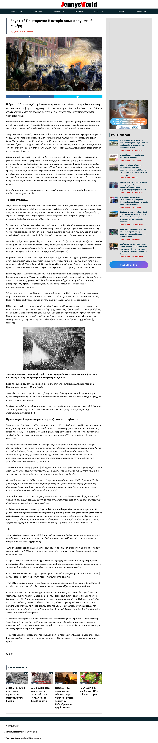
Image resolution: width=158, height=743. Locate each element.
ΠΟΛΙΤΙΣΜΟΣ (136, 160)
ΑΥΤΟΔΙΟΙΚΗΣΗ (137, 150)
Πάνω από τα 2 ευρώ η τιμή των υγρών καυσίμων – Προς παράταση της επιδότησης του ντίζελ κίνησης (133, 233)
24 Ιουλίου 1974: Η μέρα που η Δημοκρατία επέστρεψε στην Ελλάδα (15, 694)
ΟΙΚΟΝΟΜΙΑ (136, 239)
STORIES (30, 32)
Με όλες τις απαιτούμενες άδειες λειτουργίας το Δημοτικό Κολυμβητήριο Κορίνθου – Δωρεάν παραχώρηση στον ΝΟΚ (133, 186)
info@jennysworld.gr (27, 731)
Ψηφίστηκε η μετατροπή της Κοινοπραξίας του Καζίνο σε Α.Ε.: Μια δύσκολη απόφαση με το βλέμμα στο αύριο (134, 144)
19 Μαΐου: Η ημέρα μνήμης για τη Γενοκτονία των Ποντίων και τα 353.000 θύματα (40, 694)
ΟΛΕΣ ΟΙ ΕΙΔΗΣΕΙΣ (128, 264)
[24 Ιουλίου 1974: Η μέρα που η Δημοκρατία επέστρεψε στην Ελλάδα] (17, 677)
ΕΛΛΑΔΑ (135, 177)
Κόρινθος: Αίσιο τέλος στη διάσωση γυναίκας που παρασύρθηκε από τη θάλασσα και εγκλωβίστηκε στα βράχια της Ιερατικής (134, 170)
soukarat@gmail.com (31, 737)
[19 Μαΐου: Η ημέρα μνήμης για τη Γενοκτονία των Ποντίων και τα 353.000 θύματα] (42, 677)
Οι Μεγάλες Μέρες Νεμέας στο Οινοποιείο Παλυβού (132, 156)
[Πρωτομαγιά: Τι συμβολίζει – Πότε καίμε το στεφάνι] (91, 677)
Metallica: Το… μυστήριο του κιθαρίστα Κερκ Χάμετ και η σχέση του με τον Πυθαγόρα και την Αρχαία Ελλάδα (64, 697)
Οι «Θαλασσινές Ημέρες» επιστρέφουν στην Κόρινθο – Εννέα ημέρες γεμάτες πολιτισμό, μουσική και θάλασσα (134, 201)
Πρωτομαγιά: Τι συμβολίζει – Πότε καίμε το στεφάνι (89, 691)
